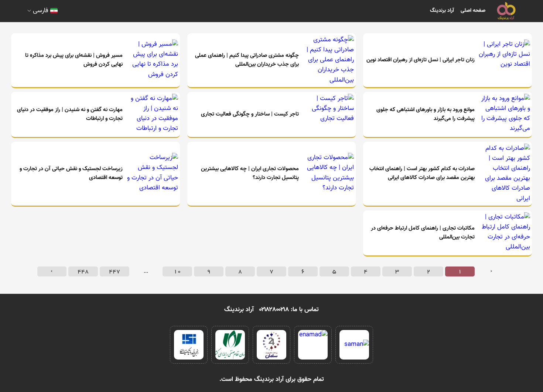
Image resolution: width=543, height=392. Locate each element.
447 (114, 271)
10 (177, 271)
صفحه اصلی (473, 11)
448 (83, 271)
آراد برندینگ (442, 11)
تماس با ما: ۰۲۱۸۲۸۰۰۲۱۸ (289, 309)
